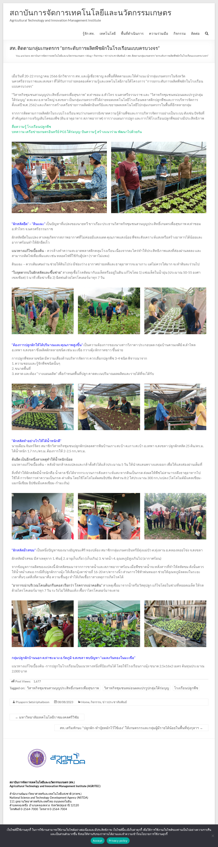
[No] (213, 836)
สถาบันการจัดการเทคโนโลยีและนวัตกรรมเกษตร (90, 12)
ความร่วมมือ (158, 33)
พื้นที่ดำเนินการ (132, 33)
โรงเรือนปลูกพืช (186, 688)
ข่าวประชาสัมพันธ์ (114, 702)
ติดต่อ (195, 33)
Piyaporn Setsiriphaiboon (32, 702)
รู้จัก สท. (88, 33)
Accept (98, 840)
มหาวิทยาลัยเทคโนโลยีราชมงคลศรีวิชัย (47, 717)
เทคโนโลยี (108, 33)
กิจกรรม (180, 33)
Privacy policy (118, 840)
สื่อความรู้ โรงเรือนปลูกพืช (32, 126)
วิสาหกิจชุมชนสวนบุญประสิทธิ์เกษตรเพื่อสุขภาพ (63, 688)
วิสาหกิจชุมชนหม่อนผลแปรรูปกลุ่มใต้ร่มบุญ (136, 688)
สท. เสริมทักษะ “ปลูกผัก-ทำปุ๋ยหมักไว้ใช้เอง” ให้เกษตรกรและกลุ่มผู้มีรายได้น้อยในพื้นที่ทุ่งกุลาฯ (131, 728)
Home (85, 702)
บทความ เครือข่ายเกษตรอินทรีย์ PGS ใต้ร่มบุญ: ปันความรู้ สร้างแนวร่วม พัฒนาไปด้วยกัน (77, 132)
